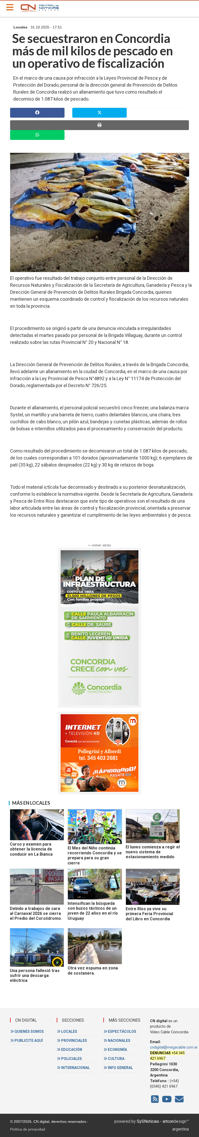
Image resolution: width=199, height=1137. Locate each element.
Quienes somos (29, 1031)
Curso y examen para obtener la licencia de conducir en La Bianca (31, 849)
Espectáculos (121, 1031)
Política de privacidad (27, 1129)
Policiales (71, 1059)
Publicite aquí (28, 1040)
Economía (117, 1050)
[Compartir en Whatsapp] (37, 135)
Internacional (75, 1068)
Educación (71, 1050)
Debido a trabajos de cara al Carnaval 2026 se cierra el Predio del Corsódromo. (36, 913)
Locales (68, 1031)
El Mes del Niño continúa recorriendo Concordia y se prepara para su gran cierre (95, 855)
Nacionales (118, 1040)
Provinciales (73, 1040)
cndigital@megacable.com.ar (174, 1047)
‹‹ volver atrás (99, 545)
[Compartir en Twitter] (99, 113)
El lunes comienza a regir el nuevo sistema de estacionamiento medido (153, 852)
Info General (120, 1068)
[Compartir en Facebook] (37, 113)
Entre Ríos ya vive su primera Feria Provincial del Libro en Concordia (149, 913)
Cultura (115, 1059)
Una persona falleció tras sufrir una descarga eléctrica (35, 975)
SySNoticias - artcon (155, 1121)
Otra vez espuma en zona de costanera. (93, 970)
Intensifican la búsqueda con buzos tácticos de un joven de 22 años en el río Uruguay (93, 911)
